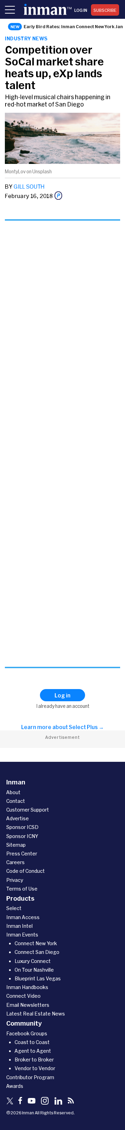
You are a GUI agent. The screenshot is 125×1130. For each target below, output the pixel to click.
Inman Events (22, 935)
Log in (80, 10)
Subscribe (105, 10)
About (13, 792)
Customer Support (27, 810)
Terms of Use (22, 889)
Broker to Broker (34, 1059)
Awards (14, 1086)
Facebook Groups (26, 1033)
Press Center (21, 853)
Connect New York (36, 943)
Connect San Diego (37, 952)
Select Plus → (86, 727)
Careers (15, 862)
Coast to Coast (32, 1042)
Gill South (29, 186)
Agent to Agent (33, 1051)
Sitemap (16, 845)
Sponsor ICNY (22, 836)
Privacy (14, 880)
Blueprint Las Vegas (38, 978)
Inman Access (23, 917)
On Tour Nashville (34, 970)
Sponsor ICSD (22, 827)
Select (14, 908)
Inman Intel (19, 926)
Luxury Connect (33, 961)
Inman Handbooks (27, 987)
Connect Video (23, 996)
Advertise (17, 818)
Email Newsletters (27, 1005)
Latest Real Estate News (35, 1014)
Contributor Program (30, 1077)
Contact (15, 801)
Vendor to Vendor (35, 1068)
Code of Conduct (25, 871)
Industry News (26, 38)
